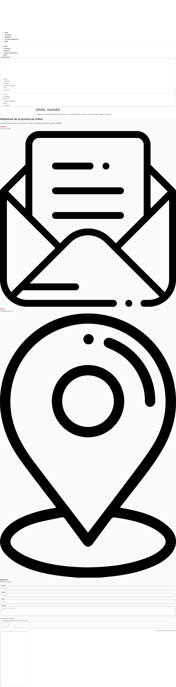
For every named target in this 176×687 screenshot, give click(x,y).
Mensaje (3, 605)
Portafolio (8, 35)
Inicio (6, 32)
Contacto (6, 90)
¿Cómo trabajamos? (12, 39)
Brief (6, 41)
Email (2, 309)
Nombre (3, 585)
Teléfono (3, 127)
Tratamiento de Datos (7, 618)
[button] (88, 43)
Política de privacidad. (21, 620)
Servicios (8, 37)
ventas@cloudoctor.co (6, 311)
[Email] (88, 306)
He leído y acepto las (15, 620)
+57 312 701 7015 (5, 128)
